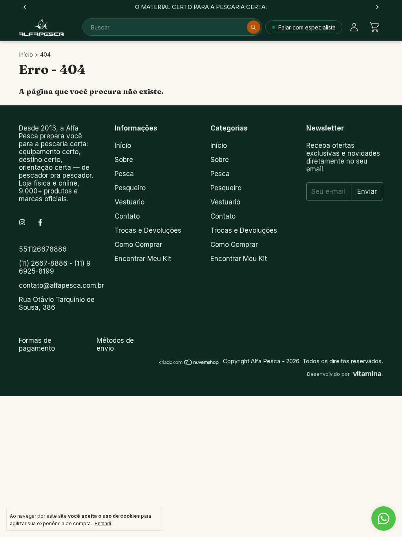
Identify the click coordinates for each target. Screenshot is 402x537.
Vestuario (129, 202)
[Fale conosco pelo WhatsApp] (383, 518)
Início (26, 54)
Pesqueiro (130, 188)
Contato (127, 216)
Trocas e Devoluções (148, 230)
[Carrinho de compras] (374, 27)
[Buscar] (253, 27)
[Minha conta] (354, 27)
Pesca (124, 174)
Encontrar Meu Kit (143, 259)
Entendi (103, 523)
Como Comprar (138, 244)
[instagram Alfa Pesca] (22, 222)
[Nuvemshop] (189, 363)
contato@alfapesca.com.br (61, 285)
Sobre (124, 160)
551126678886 (43, 249)
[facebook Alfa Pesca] (40, 222)
